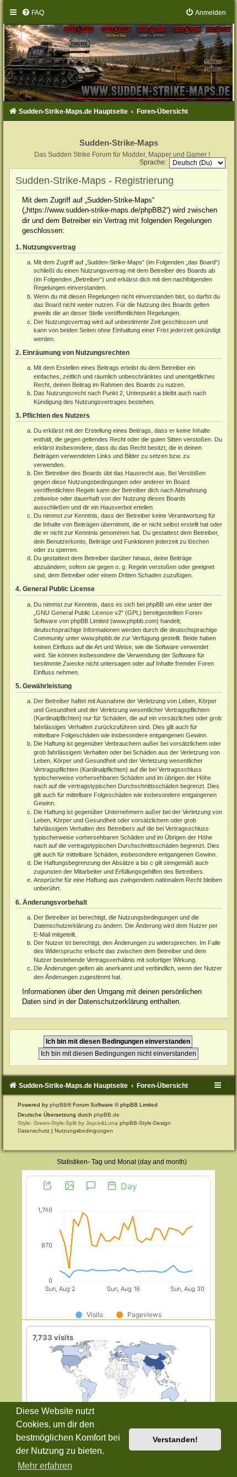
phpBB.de (107, 1115)
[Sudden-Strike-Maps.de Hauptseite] (118, 55)
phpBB (58, 1105)
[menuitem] (32, 13)
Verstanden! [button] (175, 1439)
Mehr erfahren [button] (45, 1465)
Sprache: (152, 162)
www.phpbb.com (134, 621)
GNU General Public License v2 (78, 612)
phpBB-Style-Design (145, 1123)
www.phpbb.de (100, 638)
